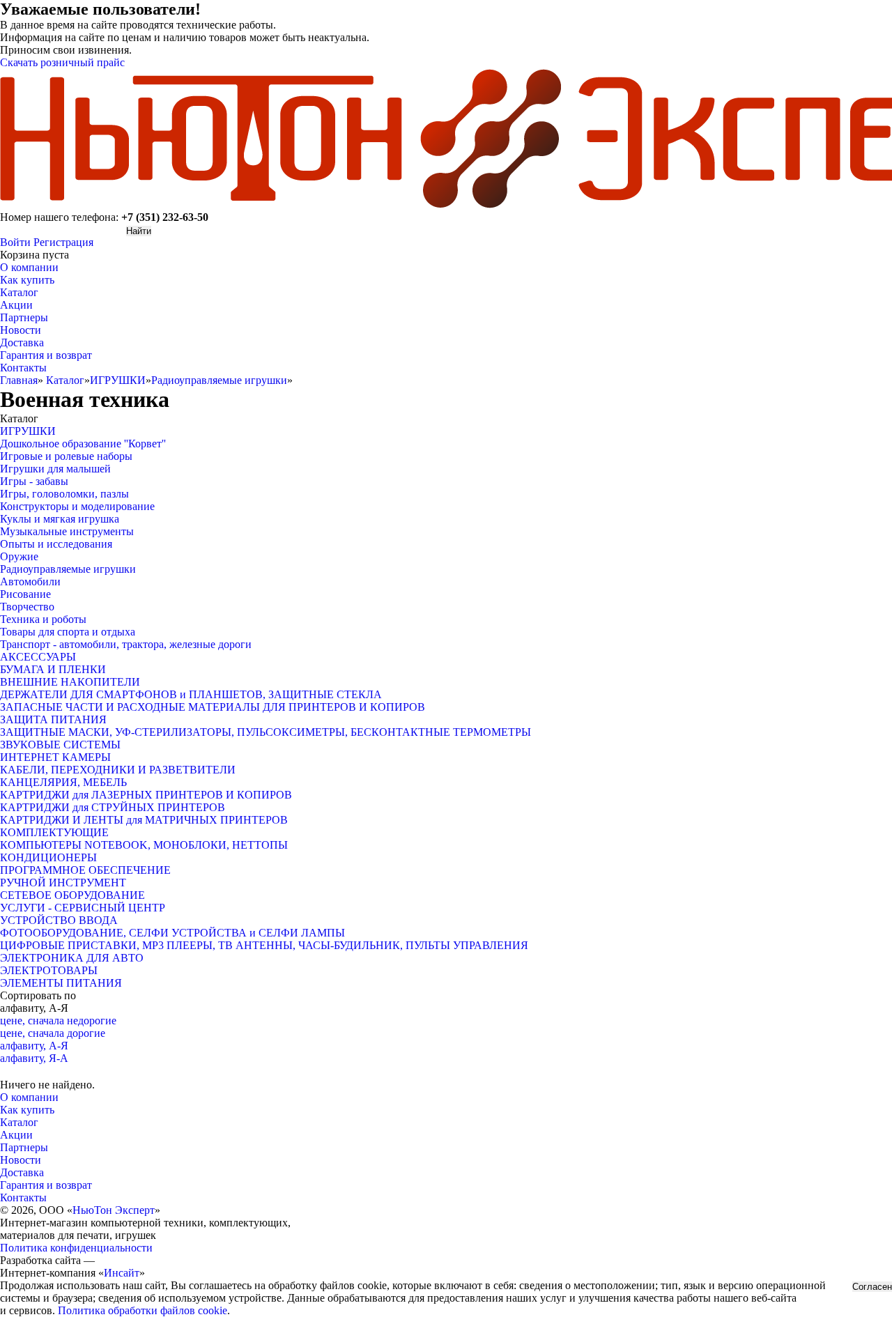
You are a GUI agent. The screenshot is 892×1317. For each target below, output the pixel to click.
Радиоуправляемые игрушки (219, 380)
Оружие (19, 556)
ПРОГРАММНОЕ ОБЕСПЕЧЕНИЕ (85, 870)
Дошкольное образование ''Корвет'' (83, 443)
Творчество (27, 607)
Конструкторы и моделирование (77, 506)
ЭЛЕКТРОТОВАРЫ (49, 970)
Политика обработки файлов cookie (142, 1310)
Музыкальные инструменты (67, 531)
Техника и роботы (43, 619)
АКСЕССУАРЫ (38, 657)
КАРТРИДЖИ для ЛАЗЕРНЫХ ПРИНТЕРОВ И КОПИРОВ (146, 795)
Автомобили (30, 581)
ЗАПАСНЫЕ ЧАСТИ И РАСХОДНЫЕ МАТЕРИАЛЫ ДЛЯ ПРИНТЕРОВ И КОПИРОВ (212, 707)
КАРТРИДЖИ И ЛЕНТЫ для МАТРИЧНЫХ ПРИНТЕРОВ (144, 820)
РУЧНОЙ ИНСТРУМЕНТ (63, 882)
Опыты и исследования (56, 544)
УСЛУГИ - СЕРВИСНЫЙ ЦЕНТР (82, 908)
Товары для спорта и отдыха (67, 632)
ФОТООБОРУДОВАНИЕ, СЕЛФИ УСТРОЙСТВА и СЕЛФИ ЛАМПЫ (172, 933)
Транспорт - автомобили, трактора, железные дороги (126, 644)
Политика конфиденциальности (76, 1248)
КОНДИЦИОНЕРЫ (48, 857)
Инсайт (121, 1273)
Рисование (25, 594)
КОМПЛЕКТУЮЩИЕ (54, 832)
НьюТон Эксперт (113, 1210)
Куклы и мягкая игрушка (59, 519)
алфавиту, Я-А (34, 1058)
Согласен (872, 1286)
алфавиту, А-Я (34, 1046)
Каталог (65, 380)
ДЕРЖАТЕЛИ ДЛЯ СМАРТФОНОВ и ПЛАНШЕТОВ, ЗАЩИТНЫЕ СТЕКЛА (191, 694)
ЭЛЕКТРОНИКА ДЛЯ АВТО (72, 958)
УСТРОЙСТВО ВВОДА (59, 920)
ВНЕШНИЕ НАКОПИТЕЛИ (70, 682)
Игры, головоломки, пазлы (64, 494)
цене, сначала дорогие (52, 1033)
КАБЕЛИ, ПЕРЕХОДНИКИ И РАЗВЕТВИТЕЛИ (118, 770)
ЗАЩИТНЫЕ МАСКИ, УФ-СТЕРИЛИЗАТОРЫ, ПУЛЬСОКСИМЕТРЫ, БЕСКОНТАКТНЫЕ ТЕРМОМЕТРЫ (265, 732)
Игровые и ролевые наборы (66, 456)
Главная (19, 380)
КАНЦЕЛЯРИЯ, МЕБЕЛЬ (63, 782)
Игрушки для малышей (55, 469)
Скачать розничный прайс (62, 62)
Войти (15, 242)
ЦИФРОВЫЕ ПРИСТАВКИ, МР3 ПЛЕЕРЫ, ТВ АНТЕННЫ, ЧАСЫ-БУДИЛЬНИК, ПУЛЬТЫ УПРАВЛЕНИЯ (264, 945)
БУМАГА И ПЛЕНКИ (53, 669)
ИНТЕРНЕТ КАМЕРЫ (55, 757)
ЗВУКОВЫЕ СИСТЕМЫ (60, 744)
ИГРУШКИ (118, 380)
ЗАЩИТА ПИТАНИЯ (53, 719)
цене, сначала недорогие (58, 1020)
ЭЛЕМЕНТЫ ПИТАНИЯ (61, 983)
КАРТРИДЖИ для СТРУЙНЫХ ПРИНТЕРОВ (112, 807)
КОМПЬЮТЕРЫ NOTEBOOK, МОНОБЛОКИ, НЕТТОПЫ (144, 845)
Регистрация (63, 242)
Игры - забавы (34, 481)
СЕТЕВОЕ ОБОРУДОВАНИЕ (72, 895)
